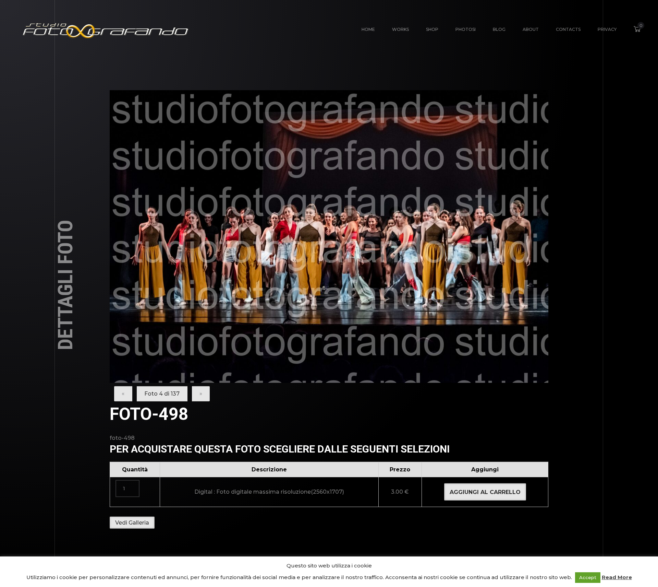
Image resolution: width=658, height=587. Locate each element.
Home (368, 29)
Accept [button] (587, 577)
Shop (432, 29)
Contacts (568, 29)
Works (400, 29)
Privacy (607, 29)
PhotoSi (465, 29)
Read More (617, 577)
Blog (499, 29)
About (531, 29)
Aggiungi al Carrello (485, 492)
